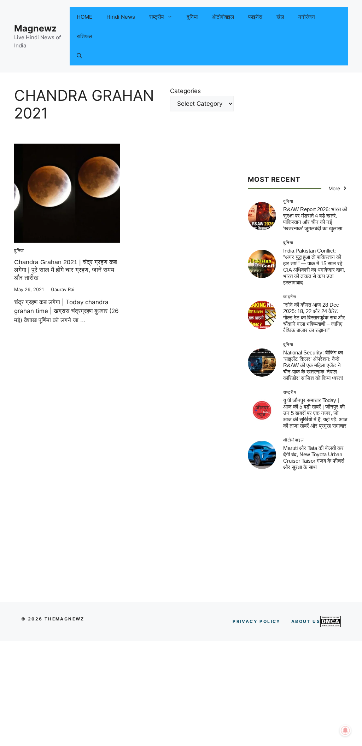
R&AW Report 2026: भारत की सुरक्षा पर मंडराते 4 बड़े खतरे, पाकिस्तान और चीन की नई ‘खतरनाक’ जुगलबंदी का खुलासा (315, 218)
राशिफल (84, 36)
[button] (79, 55)
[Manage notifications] (345, 730)
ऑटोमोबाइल (223, 16)
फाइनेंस (255, 16)
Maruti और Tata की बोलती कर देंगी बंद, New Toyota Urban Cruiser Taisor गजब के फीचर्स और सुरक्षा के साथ (313, 457)
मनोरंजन (306, 16)
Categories (185, 90)
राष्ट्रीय (156, 16)
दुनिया (192, 16)
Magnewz (35, 28)
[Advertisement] (298, 131)
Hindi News (120, 16)
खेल (280, 16)
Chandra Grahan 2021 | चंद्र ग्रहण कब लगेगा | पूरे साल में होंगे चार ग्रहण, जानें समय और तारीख (65, 270)
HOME (84, 16)
